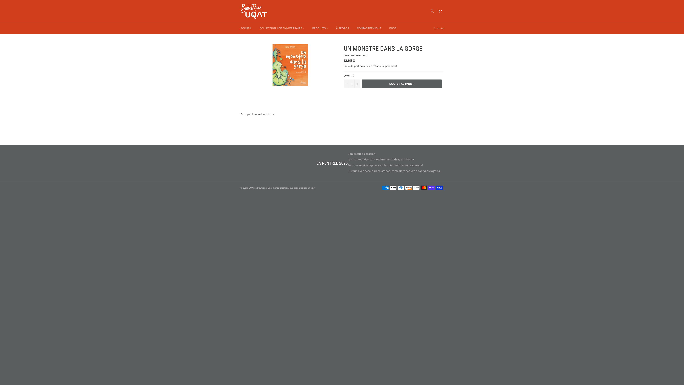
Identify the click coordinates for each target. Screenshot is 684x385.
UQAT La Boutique (258, 187)
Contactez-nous (369, 28)
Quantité (349, 76)
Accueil (246, 28)
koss (393, 28)
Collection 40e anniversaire (281, 28)
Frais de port (351, 66)
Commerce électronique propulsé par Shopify (291, 187)
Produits (319, 28)
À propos (342, 28)
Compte (439, 28)
